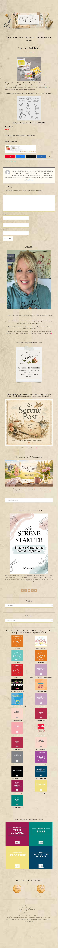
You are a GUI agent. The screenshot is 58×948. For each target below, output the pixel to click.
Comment (6, 194)
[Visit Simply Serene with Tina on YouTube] (29, 486)
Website (5, 230)
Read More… (30, 180)
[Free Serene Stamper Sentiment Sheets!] (29, 385)
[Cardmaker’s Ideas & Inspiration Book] (29, 573)
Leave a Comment (32, 52)
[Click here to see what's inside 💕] (29, 446)
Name (5, 214)
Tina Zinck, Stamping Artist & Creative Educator (29, 20)
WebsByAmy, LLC (34, 936)
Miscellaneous (13, 161)
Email (5, 222)
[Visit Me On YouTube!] (29, 279)
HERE (46, 87)
